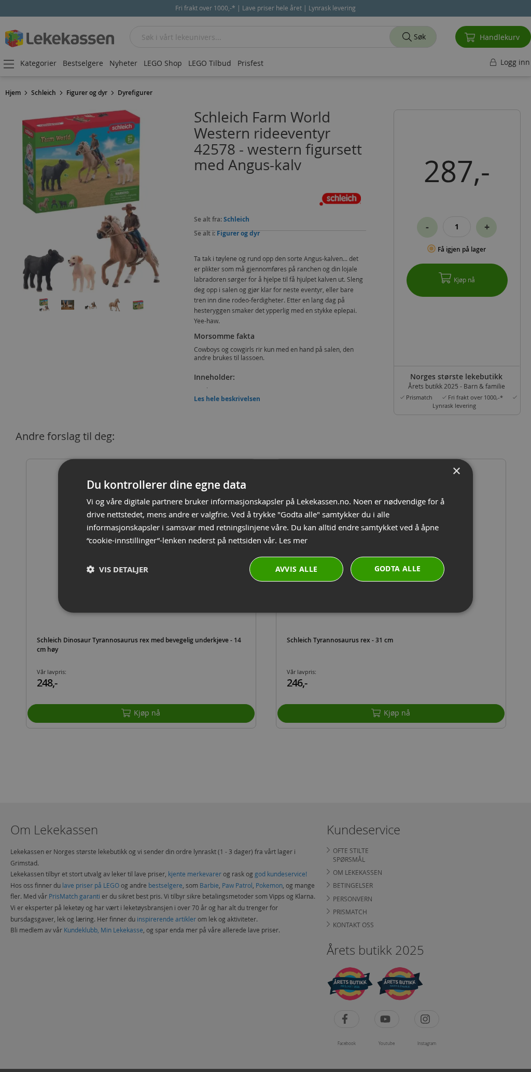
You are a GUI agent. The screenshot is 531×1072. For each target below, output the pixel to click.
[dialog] (265, 536)
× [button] (456, 471)
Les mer (293, 539)
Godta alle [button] (397, 568)
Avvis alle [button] (296, 569)
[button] (117, 569)
